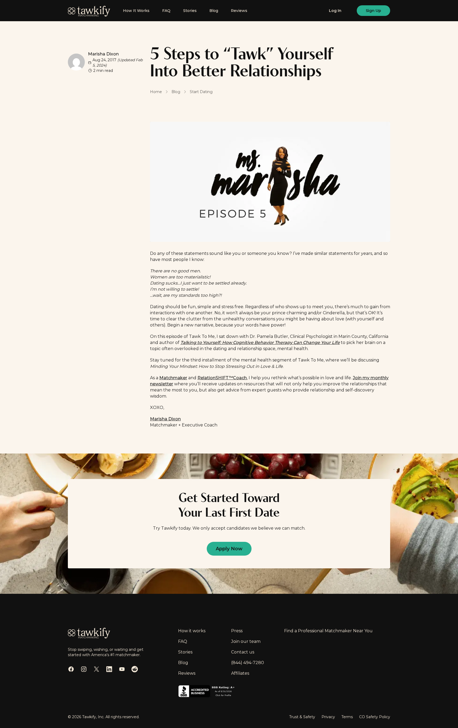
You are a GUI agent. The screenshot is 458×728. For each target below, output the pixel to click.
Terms (347, 716)
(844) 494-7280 (247, 662)
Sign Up (373, 10)
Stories (190, 10)
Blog (213, 10)
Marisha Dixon (103, 53)
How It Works (136, 10)
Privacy (328, 716)
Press (237, 630)
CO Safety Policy (374, 716)
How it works (191, 630)
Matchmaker (173, 377)
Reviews (239, 10)
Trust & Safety (302, 716)
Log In (335, 10)
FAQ (166, 10)
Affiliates (240, 673)
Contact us (242, 652)
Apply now (229, 549)
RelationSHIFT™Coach (222, 377)
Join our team (246, 641)
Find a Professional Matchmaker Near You (328, 630)
